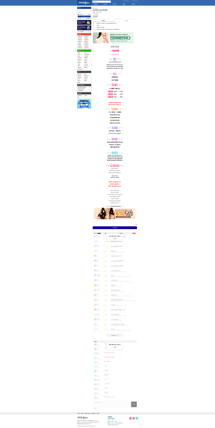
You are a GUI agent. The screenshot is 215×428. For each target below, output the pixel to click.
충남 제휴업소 (79, 41)
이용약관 (82, 413)
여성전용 (79, 62)
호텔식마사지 (85, 65)
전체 (78, 52)
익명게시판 (79, 77)
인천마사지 (113, 175)
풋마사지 (79, 67)
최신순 (98, 233)
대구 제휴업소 (85, 46)
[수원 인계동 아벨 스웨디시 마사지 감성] (115, 213)
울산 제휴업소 (79, 46)
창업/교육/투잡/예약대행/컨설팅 (81, 87)
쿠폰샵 (124, 4)
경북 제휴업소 (85, 41)
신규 (84, 52)
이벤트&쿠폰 (80, 93)
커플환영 (85, 62)
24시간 (85, 59)
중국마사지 (79, 65)
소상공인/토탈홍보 (80, 90)
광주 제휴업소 (85, 44)
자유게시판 (85, 75)
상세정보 (103, 20)
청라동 (96, 8)
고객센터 (133, 4)
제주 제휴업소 (85, 47)
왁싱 (78, 64)
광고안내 (78, 413)
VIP (78, 54)
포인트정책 (85, 80)
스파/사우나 (85, 64)
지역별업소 (96, 4)
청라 (93, 8)
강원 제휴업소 (79, 39)
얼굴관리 (85, 67)
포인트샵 (86, 95)
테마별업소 (79, 50)
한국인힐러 (85, 57)
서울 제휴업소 (79, 36)
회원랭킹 (79, 82)
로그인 (84, 16)
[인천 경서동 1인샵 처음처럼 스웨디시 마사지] (115, 37)
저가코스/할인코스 (80, 69)
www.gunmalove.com (116, 206)
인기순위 (105, 4)
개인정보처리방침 (87, 413)
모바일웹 (97, 413)
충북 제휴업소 (85, 39)
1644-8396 (111, 419)
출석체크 (79, 75)
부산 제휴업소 (79, 47)
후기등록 (134, 233)
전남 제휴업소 (79, 44)
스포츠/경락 (79, 57)
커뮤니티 (114, 4)
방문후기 (79, 74)
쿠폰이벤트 (79, 95)
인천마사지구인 (112, 177)
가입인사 (85, 74)
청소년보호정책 (93, 413)
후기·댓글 (126, 20)
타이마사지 (79, 59)
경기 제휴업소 (85, 36)
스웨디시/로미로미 (86, 54)
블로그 (78, 80)
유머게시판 (85, 77)
